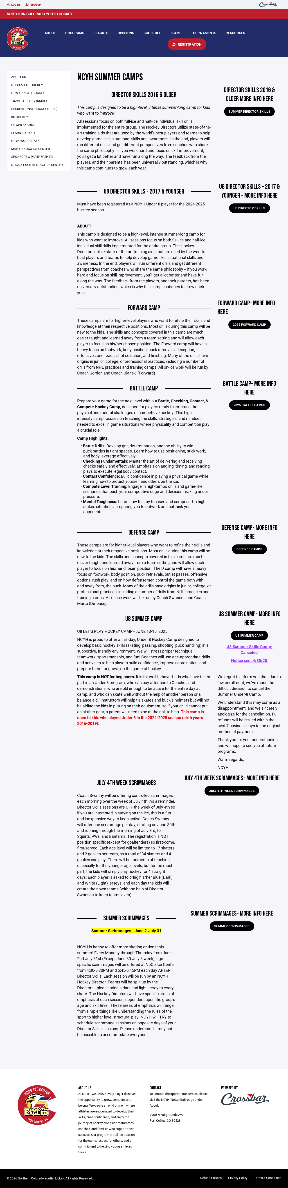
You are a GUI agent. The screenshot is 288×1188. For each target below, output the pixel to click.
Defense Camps (249, 549)
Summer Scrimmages (232, 926)
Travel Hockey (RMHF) (29, 101)
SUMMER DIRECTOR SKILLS (249, 111)
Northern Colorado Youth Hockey (39, 13)
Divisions (126, 33)
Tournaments (203, 33)
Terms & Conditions (267, 1178)
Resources (235, 33)
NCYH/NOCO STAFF (25, 140)
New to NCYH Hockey (28, 93)
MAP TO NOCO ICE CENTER (30, 149)
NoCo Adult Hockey (27, 85)
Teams (175, 33)
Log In (15, 4)
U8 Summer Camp (249, 635)
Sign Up (35, 4)
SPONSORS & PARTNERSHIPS (32, 156)
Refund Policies (211, 1178)
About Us (18, 77)
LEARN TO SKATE (23, 133)
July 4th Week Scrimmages (232, 791)
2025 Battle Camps (250, 405)
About (50, 33)
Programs (74, 33)
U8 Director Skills (250, 208)
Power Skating (23, 125)
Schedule (152, 33)
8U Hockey (19, 117)
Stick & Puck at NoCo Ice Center (37, 165)
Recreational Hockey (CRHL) (34, 109)
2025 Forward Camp (249, 324)
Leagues (101, 33)
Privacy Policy (238, 1178)
